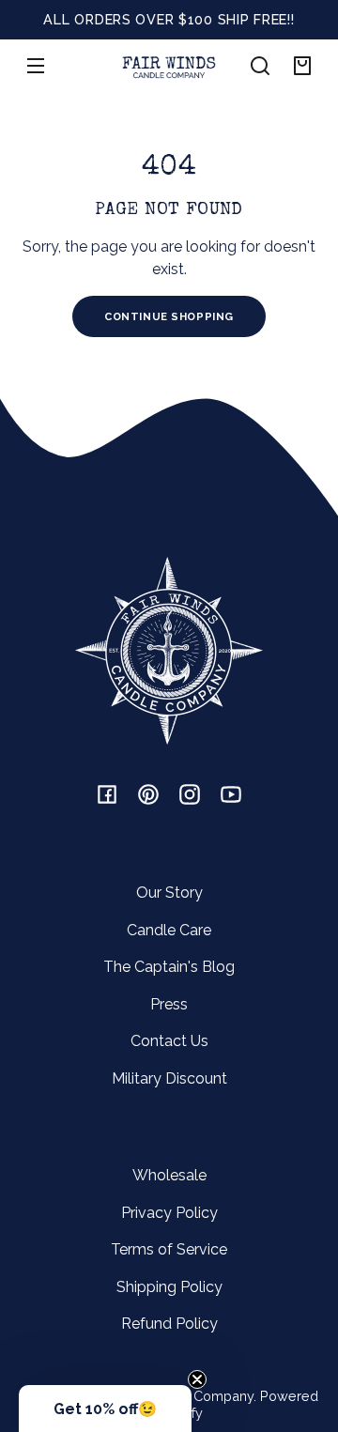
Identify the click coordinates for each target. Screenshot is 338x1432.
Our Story (169, 892)
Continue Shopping (169, 316)
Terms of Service (169, 1249)
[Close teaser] (197, 1379)
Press (169, 1004)
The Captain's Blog (169, 967)
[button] (260, 65)
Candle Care (169, 930)
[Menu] (35, 65)
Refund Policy (169, 1323)
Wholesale (169, 1175)
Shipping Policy (169, 1287)
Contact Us (169, 1041)
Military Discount (169, 1078)
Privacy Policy (169, 1213)
